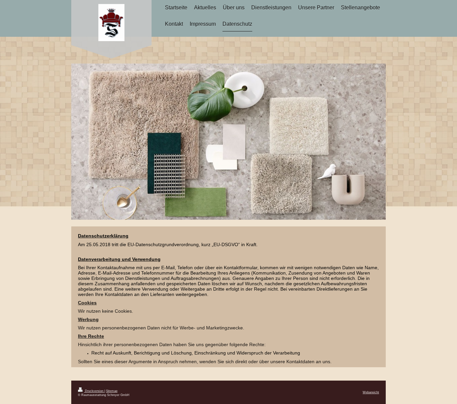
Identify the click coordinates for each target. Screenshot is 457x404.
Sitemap (111, 391)
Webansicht (371, 392)
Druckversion (94, 391)
